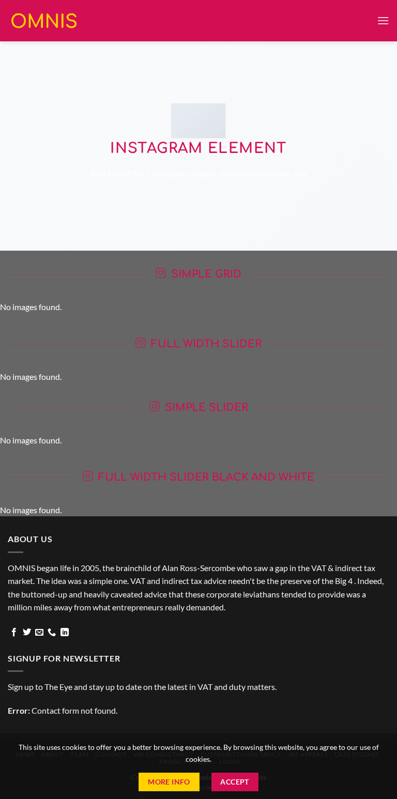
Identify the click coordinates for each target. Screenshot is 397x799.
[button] (383, 20)
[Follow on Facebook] (14, 632)
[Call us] (52, 632)
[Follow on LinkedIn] (64, 632)
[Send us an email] (39, 632)
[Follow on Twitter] (27, 632)
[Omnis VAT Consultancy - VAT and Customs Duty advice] (44, 20)
